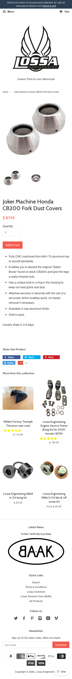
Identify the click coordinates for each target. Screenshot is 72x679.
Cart (66, 11)
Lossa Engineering (46, 671)
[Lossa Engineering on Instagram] (40, 618)
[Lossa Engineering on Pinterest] (32, 618)
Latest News (36, 527)
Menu (10, 11)
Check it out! (49, 5)
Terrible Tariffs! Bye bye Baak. (36, 534)
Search (36, 582)
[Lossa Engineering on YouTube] (48, 618)
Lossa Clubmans (36, 591)
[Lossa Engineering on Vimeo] (56, 618)
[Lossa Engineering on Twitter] (16, 618)
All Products (36, 601)
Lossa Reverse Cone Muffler (36, 596)
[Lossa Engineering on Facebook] (24, 618)
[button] (12, 430)
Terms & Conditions (36, 587)
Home (5, 91)
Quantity (8, 226)
